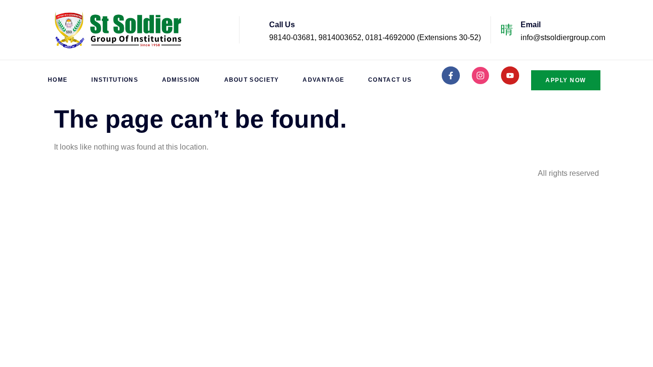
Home (57, 79)
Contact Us (390, 79)
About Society (251, 79)
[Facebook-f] (451, 75)
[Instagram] (480, 75)
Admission (181, 79)
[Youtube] (510, 75)
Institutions (114, 79)
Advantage (323, 79)
